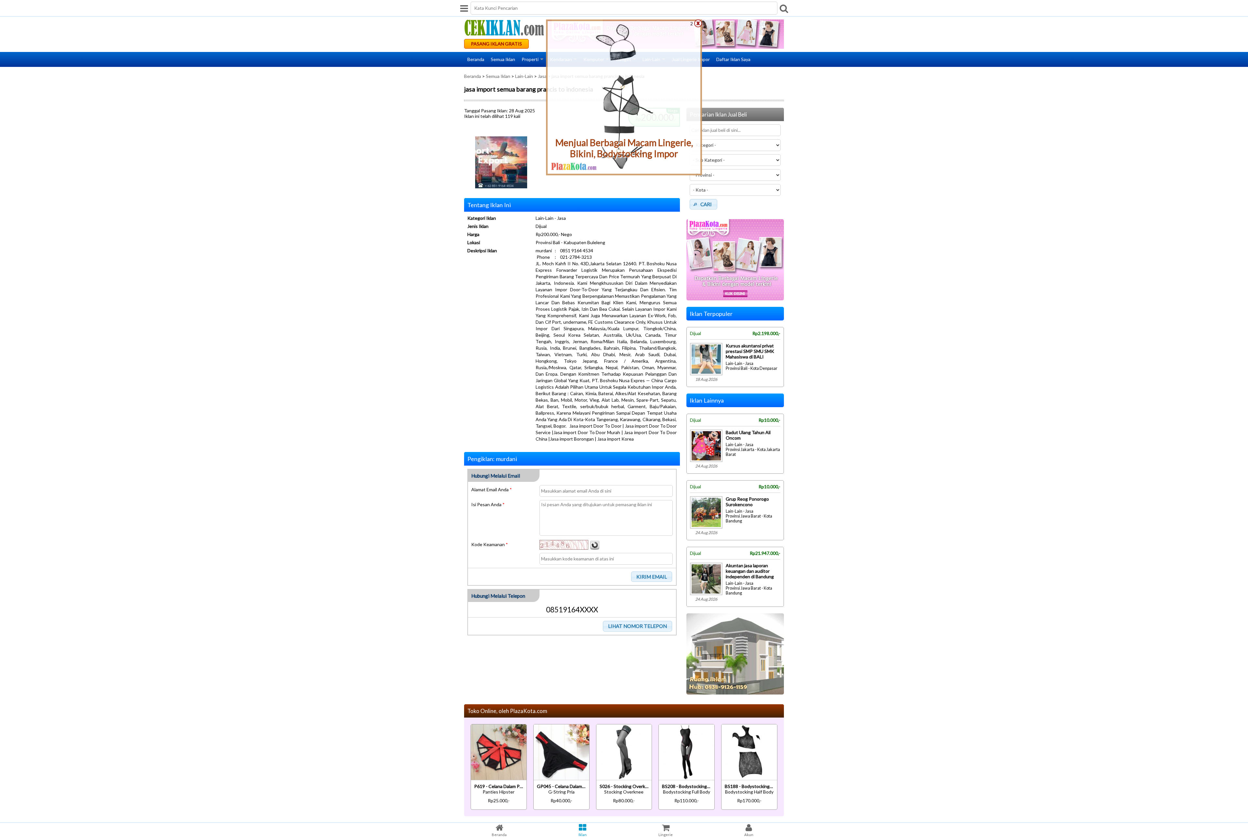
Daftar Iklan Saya (733, 59)
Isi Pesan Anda (488, 504)
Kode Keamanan (489, 544)
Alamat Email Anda (491, 489)
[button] (651, 576)
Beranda (475, 59)
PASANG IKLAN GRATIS (496, 43)
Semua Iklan (503, 59)
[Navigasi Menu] (464, 8)
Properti (530, 59)
